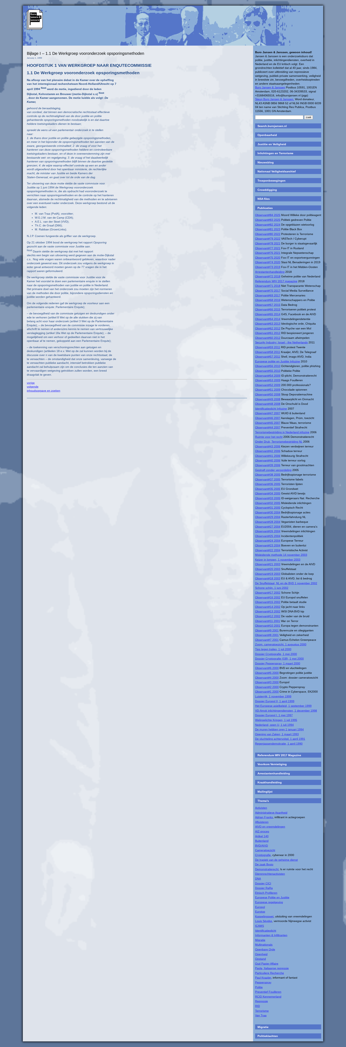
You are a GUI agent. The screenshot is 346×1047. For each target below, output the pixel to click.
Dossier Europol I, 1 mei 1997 (274, 715)
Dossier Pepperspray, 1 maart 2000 (277, 663)
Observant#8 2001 (267, 635)
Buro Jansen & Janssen (270, 87)
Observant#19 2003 (267, 573)
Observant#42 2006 (267, 451)
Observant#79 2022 (267, 238)
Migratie (260, 940)
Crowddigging (267, 189)
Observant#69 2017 (267, 295)
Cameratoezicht (265, 850)
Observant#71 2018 (267, 285)
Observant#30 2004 (267, 512)
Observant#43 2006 (267, 446)
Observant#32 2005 (267, 503)
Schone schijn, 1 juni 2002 (271, 587)
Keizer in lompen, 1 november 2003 (277, 559)
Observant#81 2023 (267, 229)
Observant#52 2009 (267, 385)
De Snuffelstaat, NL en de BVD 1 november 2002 (286, 583)
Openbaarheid (267, 135)
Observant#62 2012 (267, 328)
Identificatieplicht (265, 930)
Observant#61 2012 (267, 333)
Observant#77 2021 (267, 248)
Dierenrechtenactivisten (270, 873)
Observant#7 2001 (267, 639)
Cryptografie (263, 855)
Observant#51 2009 (267, 389)
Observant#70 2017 (267, 290)
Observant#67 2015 (267, 304)
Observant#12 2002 (267, 616)
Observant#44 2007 (267, 427)
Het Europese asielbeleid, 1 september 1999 (283, 705)
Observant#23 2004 (267, 545)
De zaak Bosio (264, 864)
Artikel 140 (262, 836)
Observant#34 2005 (267, 493)
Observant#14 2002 (267, 606)
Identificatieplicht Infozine (271, 408)
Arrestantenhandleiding (270, 271)
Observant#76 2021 (267, 252)
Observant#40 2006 (267, 460)
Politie (259, 987)
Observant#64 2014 (267, 319)
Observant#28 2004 (267, 521)
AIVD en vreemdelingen (270, 826)
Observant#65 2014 (267, 314)
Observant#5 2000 (267, 672)
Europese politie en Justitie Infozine (277, 361)
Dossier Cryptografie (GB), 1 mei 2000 (279, 658)
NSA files (263, 198)
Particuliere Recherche (269, 973)
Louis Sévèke (263, 921)
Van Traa (261, 1015)
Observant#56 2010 (267, 366)
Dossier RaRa (264, 888)
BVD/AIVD (261, 845)
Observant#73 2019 (267, 267)
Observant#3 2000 (267, 682)
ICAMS (259, 925)
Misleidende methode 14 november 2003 (281, 554)
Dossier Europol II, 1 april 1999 (274, 701)
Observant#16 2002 (267, 597)
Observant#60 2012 (267, 337)
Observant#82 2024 (267, 224)
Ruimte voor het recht (269, 436)
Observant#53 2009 (267, 380)
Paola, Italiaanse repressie (272, 968)
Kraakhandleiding (269, 782)
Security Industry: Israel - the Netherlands (281, 342)
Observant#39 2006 (267, 465)
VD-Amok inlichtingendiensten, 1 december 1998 (286, 710)
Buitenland (262, 840)
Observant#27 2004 (267, 526)
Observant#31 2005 (267, 507)
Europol (260, 907)
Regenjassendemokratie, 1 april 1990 (279, 743)
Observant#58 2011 (267, 352)
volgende (32, 386)
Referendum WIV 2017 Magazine (279, 755)
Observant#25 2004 (267, 536)
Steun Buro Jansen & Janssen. (274, 99)
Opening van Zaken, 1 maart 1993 (277, 734)
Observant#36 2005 (267, 484)
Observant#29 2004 (267, 517)
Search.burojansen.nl (272, 126)
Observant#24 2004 (267, 540)
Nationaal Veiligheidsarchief (276, 171)
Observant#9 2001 (267, 630)
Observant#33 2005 (267, 498)
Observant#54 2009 (267, 375)
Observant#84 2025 (267, 215)
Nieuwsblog (265, 162)
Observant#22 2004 (267, 550)
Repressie (261, 1001)
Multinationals (264, 944)
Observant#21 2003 (267, 564)
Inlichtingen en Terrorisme (275, 153)
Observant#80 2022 (267, 234)
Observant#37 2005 (267, 479)
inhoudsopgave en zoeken (43, 390)
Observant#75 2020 (267, 257)
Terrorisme (262, 1010)
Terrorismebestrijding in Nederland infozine (282, 432)
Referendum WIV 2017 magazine (276, 281)
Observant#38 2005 (267, 474)
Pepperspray (263, 982)
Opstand (260, 958)
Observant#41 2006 (267, 455)
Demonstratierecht (267, 869)
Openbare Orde (265, 949)
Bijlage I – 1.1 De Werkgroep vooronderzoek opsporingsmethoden (85, 53)
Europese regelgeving (269, 902)
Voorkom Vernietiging (272, 764)
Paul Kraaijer (263, 977)
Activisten (261, 807)
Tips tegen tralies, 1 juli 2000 (273, 649)
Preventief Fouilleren (268, 991)
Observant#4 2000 (267, 677)
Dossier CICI (263, 883)
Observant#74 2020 (267, 262)
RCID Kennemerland (268, 996)
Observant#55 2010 (267, 370)
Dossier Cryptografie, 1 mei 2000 (276, 654)
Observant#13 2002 (267, 611)
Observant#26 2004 (267, 531)
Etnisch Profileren (266, 892)
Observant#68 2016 (267, 300)
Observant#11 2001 (267, 621)
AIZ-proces (262, 831)
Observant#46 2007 (267, 418)
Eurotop (260, 911)
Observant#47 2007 (267, 413)
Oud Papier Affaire (266, 963)
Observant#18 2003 (267, 578)
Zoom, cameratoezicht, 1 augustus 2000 (280, 644)
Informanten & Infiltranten (271, 935)
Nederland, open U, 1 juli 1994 (274, 724)
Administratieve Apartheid (271, 812)
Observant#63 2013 (267, 323)
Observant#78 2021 (267, 243)
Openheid (261, 954)
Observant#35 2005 (267, 488)
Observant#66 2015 (267, 309)
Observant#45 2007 (267, 422)
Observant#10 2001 (267, 625)
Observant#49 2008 (267, 399)
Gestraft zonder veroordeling (273, 470)
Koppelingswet (264, 916)
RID (257, 1006)
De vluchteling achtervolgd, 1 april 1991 (280, 738)
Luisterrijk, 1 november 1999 (273, 696)
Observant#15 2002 (267, 602)
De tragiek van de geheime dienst (276, 859)
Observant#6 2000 (267, 668)
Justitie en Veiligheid (271, 144)
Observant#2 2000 (267, 687)
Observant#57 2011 (267, 356)
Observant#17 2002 (267, 592)
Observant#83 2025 (267, 219)
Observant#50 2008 (267, 394)
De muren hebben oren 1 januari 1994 (279, 729)
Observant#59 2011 (267, 347)
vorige (31, 382)
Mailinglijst (265, 791)
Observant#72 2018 (267, 276)
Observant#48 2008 (267, 403)
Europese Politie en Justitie (272, 897)
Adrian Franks (264, 817)
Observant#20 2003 (267, 569)
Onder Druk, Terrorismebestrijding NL (278, 441)
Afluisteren (262, 822)
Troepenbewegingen (271, 180)
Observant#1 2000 (267, 691)
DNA (258, 878)
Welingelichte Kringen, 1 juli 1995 (276, 720)
